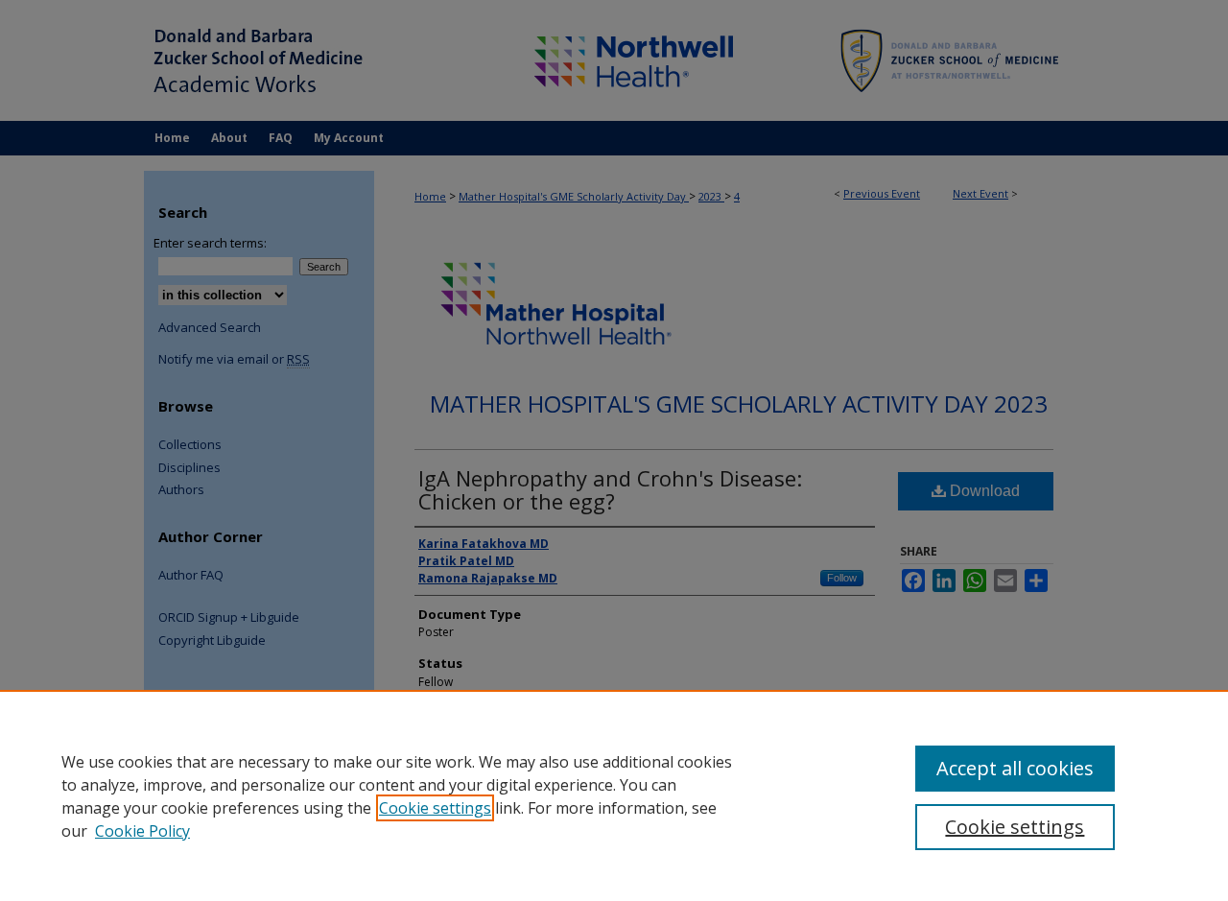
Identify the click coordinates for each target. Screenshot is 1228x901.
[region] (614, 795)
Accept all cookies (1015, 768)
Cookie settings (435, 807)
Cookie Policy (142, 831)
